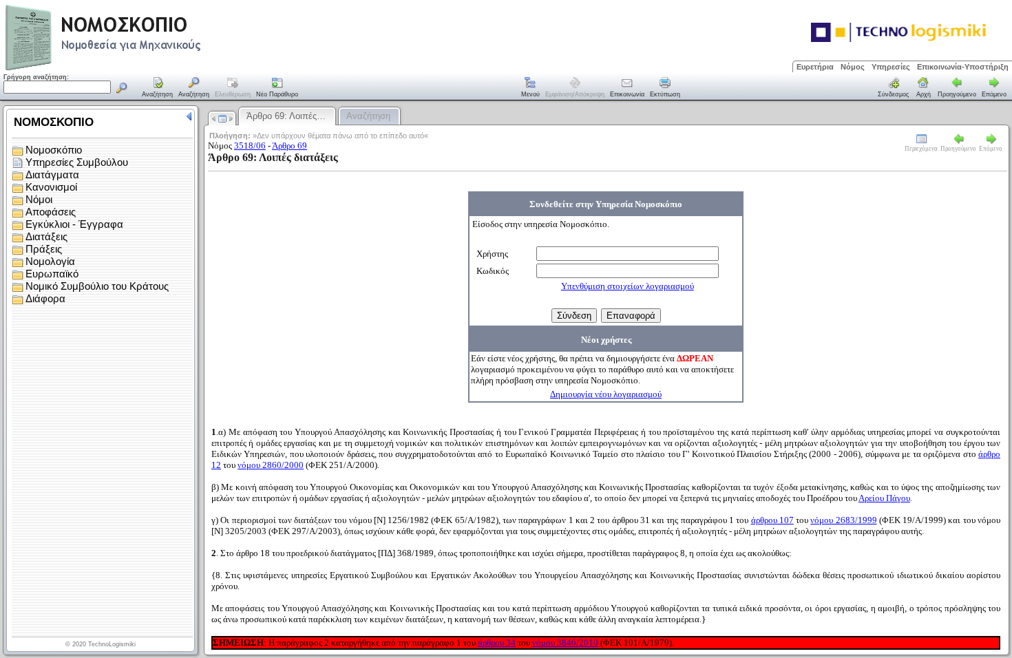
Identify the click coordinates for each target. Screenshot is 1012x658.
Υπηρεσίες (891, 67)
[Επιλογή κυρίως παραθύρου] (158, 88)
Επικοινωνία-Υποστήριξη (963, 67)
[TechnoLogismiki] (157, 68)
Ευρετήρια (815, 67)
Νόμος (853, 67)
